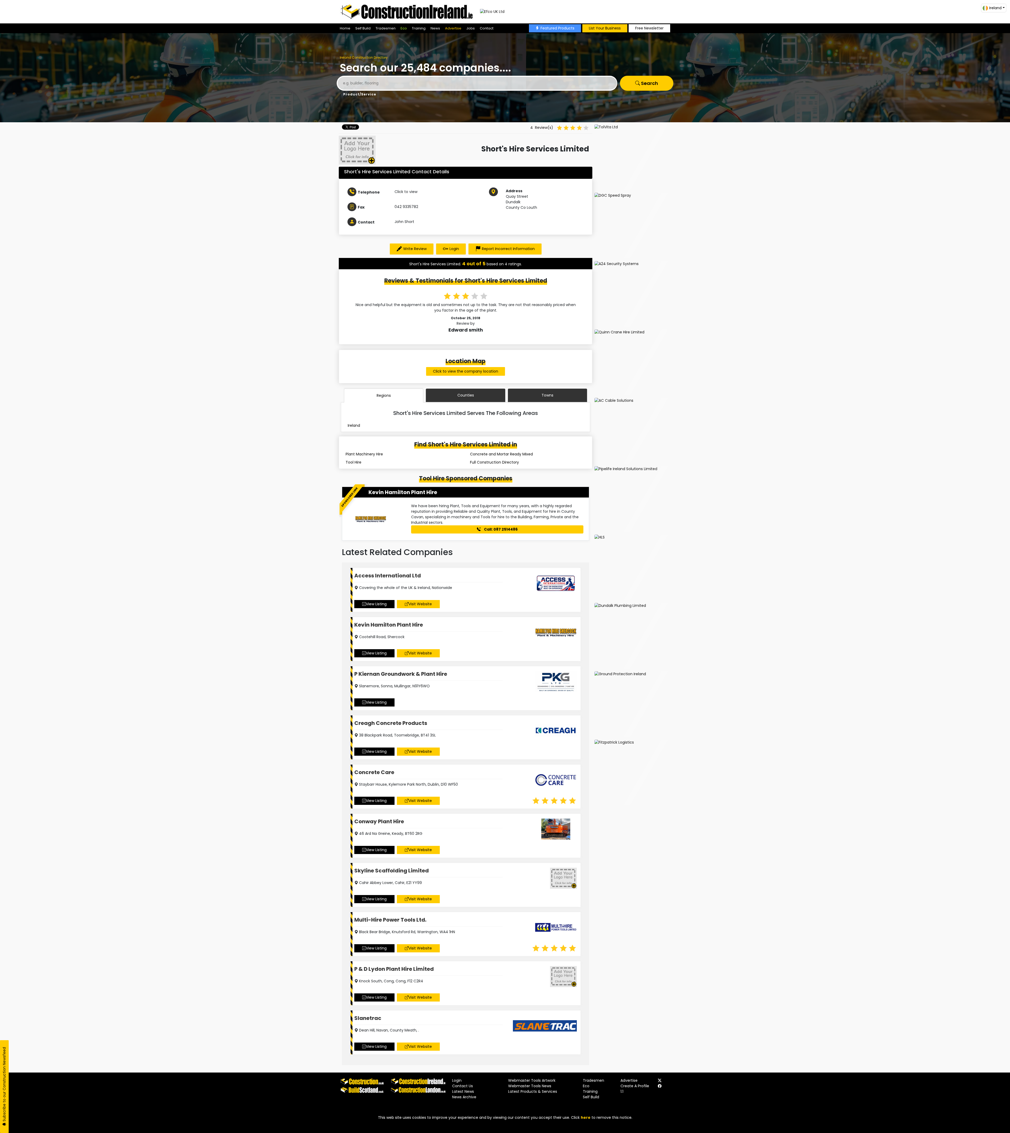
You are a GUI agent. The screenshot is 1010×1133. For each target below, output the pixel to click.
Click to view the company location (465, 371)
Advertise (453, 28)
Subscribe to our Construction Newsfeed (4, 1084)
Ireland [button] (995, 8)
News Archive (464, 1097)
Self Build (363, 28)
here (585, 1117)
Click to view (406, 191)
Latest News (463, 1091)
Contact (486, 28)
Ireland (354, 425)
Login (454, 248)
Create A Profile (634, 1086)
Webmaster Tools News (529, 1086)
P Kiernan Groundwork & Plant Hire (400, 674)
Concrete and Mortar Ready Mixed (501, 454)
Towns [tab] (547, 395)
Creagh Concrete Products (390, 723)
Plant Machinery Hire (364, 454)
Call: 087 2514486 (500, 529)
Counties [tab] (465, 395)
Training (419, 28)
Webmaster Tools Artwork (532, 1080)
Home (345, 28)
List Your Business (605, 28)
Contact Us (462, 1086)
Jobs (470, 28)
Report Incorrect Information (508, 248)
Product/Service (359, 94)
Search (649, 83)
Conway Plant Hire (379, 821)
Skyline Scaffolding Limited (391, 870)
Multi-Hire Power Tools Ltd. (390, 919)
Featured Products (557, 28)
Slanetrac (367, 1018)
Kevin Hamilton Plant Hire (402, 492)
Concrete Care (374, 772)
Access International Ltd (387, 575)
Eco (404, 28)
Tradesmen (386, 28)
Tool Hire (353, 462)
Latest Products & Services (532, 1091)
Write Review (415, 248)
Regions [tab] (384, 395)
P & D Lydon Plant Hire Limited (394, 969)
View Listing (376, 604)
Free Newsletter (649, 28)
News (435, 28)
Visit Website (420, 604)
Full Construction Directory (494, 462)
